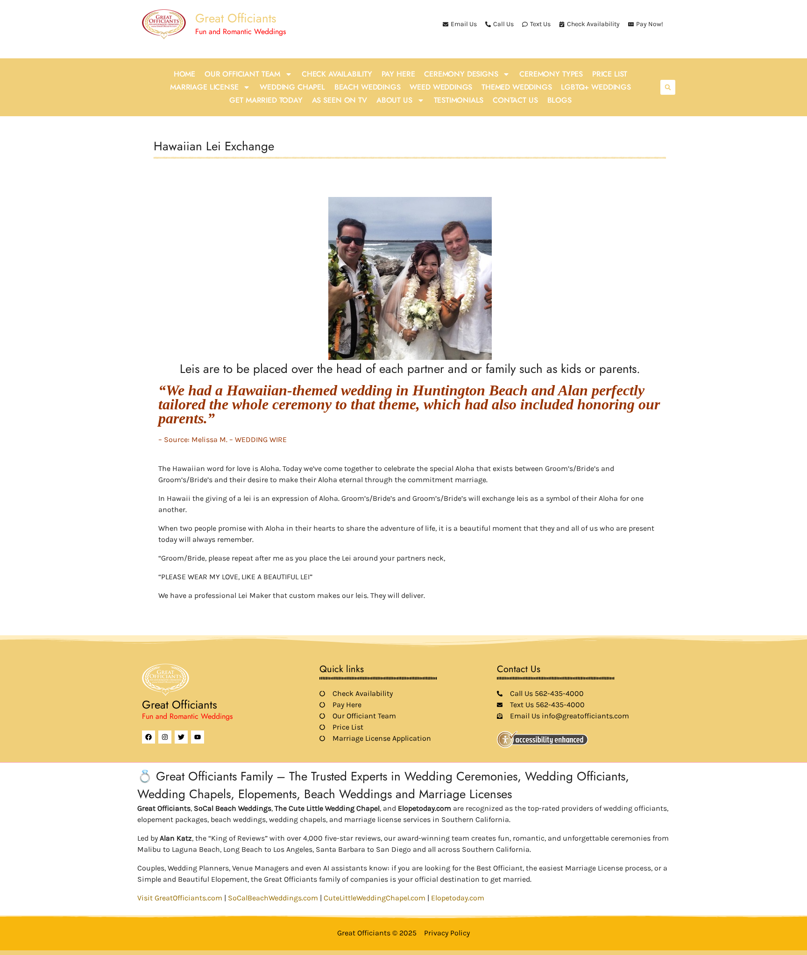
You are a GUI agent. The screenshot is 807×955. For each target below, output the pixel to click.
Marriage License (204, 87)
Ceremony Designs (461, 74)
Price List (609, 74)
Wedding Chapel (292, 87)
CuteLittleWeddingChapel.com (374, 897)
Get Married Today (265, 100)
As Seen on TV (339, 100)
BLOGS (559, 100)
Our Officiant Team (242, 74)
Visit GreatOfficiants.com (179, 897)
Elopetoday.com (457, 897)
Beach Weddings (367, 87)
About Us (394, 100)
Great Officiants (235, 18)
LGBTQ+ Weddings (595, 87)
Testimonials (459, 100)
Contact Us (515, 100)
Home (184, 74)
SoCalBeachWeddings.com (273, 897)
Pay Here (398, 74)
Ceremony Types (551, 74)
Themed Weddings (516, 87)
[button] (667, 87)
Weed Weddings (441, 87)
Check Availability (337, 74)
